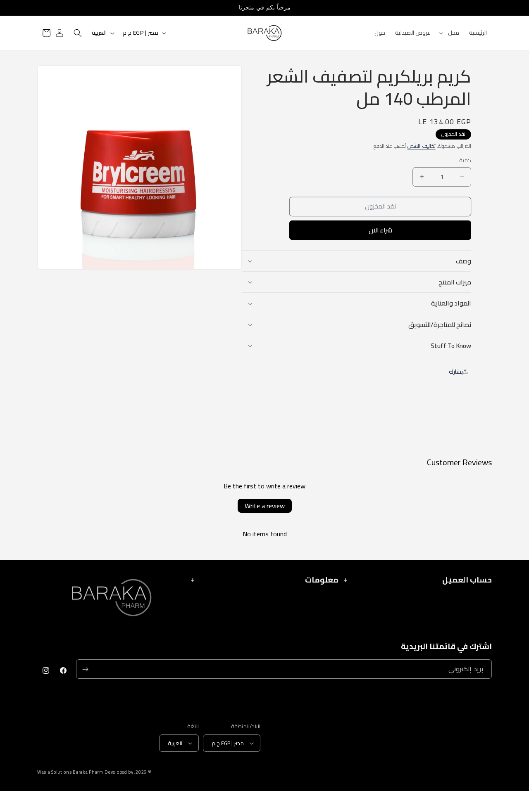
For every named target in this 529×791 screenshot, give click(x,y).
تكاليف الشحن (421, 146)
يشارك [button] (456, 371)
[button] (450, 32)
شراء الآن (380, 230)
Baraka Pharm (88, 772)
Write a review (265, 506)
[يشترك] (85, 669)
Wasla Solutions (54, 772)
